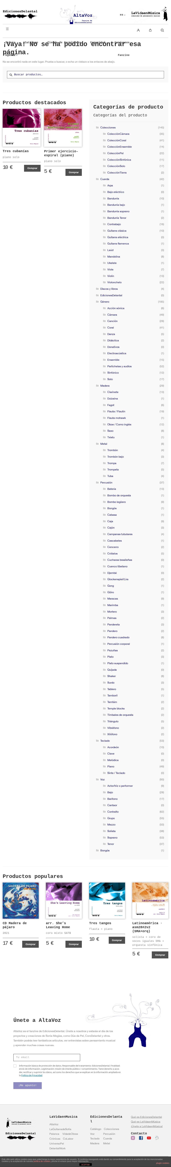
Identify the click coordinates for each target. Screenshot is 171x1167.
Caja (110, 521)
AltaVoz (53, 1124)
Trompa (111, 463)
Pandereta (113, 624)
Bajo (110, 792)
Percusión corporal (118, 643)
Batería (111, 488)
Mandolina (113, 256)
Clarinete (112, 391)
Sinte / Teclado (116, 772)
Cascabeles (114, 540)
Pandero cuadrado (118, 637)
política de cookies (42, 1161)
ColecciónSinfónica (119, 159)
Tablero (111, 689)
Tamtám (112, 701)
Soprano (112, 837)
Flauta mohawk (116, 417)
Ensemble (113, 359)
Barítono (112, 798)
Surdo (110, 682)
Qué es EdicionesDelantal (146, 1116)
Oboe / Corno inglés (119, 424)
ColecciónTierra (117, 172)
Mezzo (111, 824)
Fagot (110, 404)
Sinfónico (113, 372)
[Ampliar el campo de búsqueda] (162, 30)
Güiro (110, 592)
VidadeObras (70, 1133)
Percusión (106, 482)
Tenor (110, 843)
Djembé (112, 572)
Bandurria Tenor (116, 217)
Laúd (110, 250)
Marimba (112, 605)
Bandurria (113, 198)
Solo (110, 379)
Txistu (111, 437)
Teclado (105, 740)
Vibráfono (113, 727)
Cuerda (104, 179)
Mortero (112, 611)
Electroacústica (116, 353)
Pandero (112, 630)
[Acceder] (138, 30)
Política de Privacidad (31, 1075)
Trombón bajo (115, 456)
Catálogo (95, 1128)
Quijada (112, 669)
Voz (102, 779)
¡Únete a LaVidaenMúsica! (147, 1126)
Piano (110, 766)
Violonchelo (114, 282)
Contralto (113, 811)
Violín (110, 275)
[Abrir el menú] (7, 29)
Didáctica (113, 340)
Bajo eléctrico (115, 191)
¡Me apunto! (27, 1085)
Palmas (111, 617)
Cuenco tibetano (117, 566)
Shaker (111, 676)
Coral (110, 327)
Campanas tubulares (119, 534)
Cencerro (113, 546)
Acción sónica (115, 308)
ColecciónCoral (116, 140)
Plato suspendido (117, 663)
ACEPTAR (85, 1165)
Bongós (112, 508)
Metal (103, 443)
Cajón (111, 527)
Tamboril (112, 695)
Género (104, 301)
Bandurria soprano (118, 211)
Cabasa (112, 514)
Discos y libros (109, 288)
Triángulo (112, 721)
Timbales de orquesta (120, 714)
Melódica (113, 760)
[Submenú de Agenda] (17, 55)
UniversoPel (56, 1143)
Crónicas (54, 1138)
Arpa (110, 185)
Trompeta (113, 469)
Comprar (32, 168)
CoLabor (68, 1138)
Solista (111, 830)
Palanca (54, 1133)
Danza (111, 334)
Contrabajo (114, 224)
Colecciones (108, 127)
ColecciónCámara (118, 133)
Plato (110, 656)
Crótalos (112, 553)
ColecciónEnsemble (119, 146)
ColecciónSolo (116, 166)
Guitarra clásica (116, 230)
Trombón (112, 450)
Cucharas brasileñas (119, 559)
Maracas (112, 598)
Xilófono (112, 734)
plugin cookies (162, 1163)
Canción (112, 320)
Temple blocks (116, 708)
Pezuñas (112, 650)
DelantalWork (57, 1148)
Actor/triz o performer (120, 785)
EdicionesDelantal (111, 295)
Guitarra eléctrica (117, 237)
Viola (110, 269)
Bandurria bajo (116, 204)
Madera (105, 385)
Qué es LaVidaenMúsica (145, 1121)
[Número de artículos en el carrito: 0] (150, 30)
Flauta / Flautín (116, 411)
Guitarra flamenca (118, 243)
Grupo (111, 818)
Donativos (113, 346)
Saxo (110, 430)
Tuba (110, 475)
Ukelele (112, 262)
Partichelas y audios (119, 366)
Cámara (112, 314)
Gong (110, 585)
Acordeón (113, 747)
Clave (110, 753)
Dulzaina (112, 398)
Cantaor (112, 805)
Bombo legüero (116, 501)
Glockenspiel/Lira (117, 579)
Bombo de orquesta (119, 495)
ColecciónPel (115, 153)
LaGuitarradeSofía (60, 1129)
